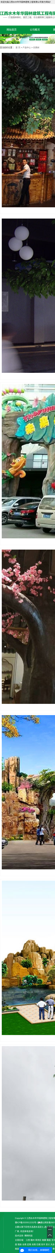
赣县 (49, 1240)
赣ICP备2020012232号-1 (26, 1222)
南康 (44, 1240)
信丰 (43, 1244)
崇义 (48, 1244)
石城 (38, 1244)
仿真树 (36, 47)
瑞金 (20, 1244)
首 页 (18, 47)
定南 (29, 1244)
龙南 (34, 1244)
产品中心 (27, 47)
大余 (52, 1244)
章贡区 (38, 1240)
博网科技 (28, 1235)
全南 (24, 1244)
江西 (28, 1240)
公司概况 (35, 29)
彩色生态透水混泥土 (34, 1227)
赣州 (33, 1240)
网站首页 (12, 29)
